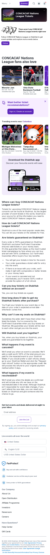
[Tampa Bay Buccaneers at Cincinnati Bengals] (33, 139)
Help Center (7, 527)
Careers (5, 517)
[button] (9, 3)
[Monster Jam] (12, 79)
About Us (6, 493)
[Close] (45, 101)
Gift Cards (6, 531)
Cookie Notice (15, 545)
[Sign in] (39, 3)
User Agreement (30, 543)
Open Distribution (9, 498)
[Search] (33, 3)
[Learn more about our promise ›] (10, 463)
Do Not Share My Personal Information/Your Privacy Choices (23, 552)
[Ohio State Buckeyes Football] (33, 80)
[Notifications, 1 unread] (44, 3)
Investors (6, 507)
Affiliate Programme (10, 503)
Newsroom (7, 512)
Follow (5, 43)
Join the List (24, 420)
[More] (44, 10)
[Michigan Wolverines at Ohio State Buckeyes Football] (12, 139)
